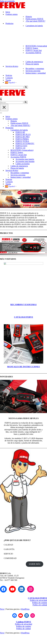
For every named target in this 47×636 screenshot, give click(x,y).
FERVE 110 (20, 148)
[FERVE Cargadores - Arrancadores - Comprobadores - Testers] (12, 7)
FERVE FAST (21, 146)
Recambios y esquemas (35, 68)
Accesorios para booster (25, 161)
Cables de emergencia (34, 62)
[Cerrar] (4, 107)
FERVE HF (20, 132)
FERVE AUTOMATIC (25, 143)
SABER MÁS (34, 564)
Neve (2, 609)
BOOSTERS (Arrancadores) (22, 150)
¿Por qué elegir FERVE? (35, 21)
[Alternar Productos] (44, 128)
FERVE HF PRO (23, 137)
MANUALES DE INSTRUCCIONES (23, 367)
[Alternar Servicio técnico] (44, 170)
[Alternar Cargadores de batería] (44, 130)
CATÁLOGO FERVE (23, 317)
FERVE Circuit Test (34, 50)
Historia (29, 16)
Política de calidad (40, 605)
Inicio (8, 12)
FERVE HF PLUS (23, 134)
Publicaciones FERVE (34, 19)
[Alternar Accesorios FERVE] (44, 157)
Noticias (9, 75)
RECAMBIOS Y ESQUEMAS (23, 305)
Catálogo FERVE (23, 622)
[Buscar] (26, 87)
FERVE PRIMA (22, 139)
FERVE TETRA (22, 141)
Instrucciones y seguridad (36, 73)
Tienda (8, 80)
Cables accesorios (23, 164)
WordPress (25, 609)
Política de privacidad (38, 600)
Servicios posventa (33, 71)
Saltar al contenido (7, 1)
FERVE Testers (32, 48)
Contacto (9, 78)
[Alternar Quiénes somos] (44, 119)
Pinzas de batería (32, 64)
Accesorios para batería (25, 159)
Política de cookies (39, 603)
